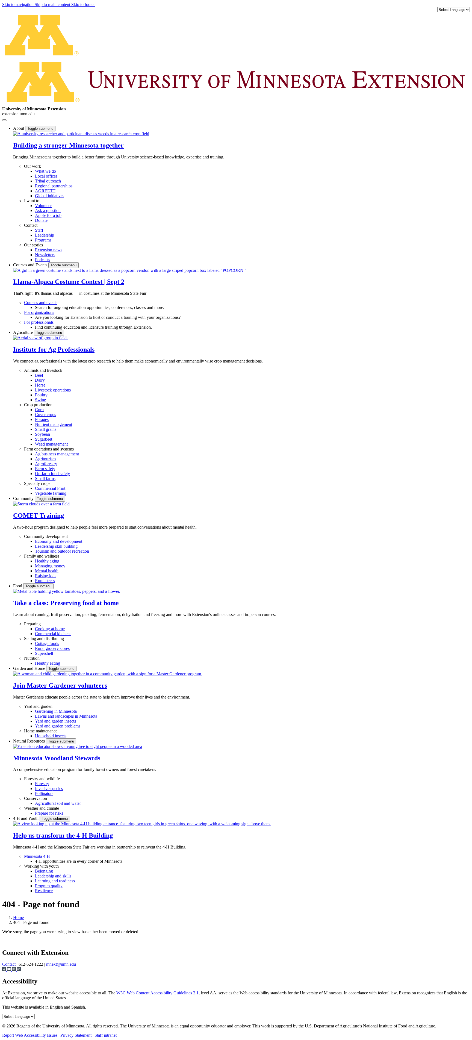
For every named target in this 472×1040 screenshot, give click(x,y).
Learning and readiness (55, 881)
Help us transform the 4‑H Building (63, 835)
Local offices (46, 176)
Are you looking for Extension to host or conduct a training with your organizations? (108, 317)
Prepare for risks (49, 813)
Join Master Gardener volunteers (60, 685)
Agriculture (23, 332)
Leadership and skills (53, 876)
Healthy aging (47, 561)
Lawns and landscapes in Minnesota (66, 716)
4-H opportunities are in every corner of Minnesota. (79, 861)
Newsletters (45, 254)
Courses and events (40, 302)
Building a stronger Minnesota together (68, 145)
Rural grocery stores (52, 648)
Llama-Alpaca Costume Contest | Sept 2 (68, 281)
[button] (81, 133)
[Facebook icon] (4, 969)
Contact (30, 225)
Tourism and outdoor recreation (62, 551)
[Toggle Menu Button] (4, 120)
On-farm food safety (52, 473)
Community (24, 498)
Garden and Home (29, 668)
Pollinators (44, 793)
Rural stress (45, 580)
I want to (31, 200)
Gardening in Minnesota (56, 711)
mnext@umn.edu (61, 964)
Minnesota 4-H (37, 856)
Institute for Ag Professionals (54, 349)
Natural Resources (29, 741)
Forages (42, 419)
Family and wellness (41, 556)
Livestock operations (53, 390)
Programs (43, 240)
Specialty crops (37, 483)
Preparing (32, 623)
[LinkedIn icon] (19, 969)
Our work (32, 166)
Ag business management (57, 454)
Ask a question (48, 210)
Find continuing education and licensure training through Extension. (93, 327)
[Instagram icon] (14, 969)
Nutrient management (53, 424)
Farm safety (45, 468)
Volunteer (43, 205)
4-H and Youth (26, 818)
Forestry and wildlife (42, 778)
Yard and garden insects (55, 721)
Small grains (45, 429)
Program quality (49, 885)
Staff (39, 230)
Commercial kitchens (53, 633)
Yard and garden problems (57, 726)
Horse (40, 385)
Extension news (48, 250)
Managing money (50, 566)
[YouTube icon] (9, 969)
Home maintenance (40, 731)
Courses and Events (30, 265)
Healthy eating (47, 663)
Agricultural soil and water (58, 803)
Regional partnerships (53, 186)
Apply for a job (48, 215)
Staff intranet (106, 1035)
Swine (40, 399)
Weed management (51, 444)
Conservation (35, 798)
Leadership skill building (56, 546)
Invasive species (49, 788)
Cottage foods (47, 643)
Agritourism (45, 458)
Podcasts (42, 259)
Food (18, 586)
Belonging (44, 871)
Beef (39, 375)
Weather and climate (41, 808)
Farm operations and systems (49, 449)
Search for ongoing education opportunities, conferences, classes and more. (99, 307)
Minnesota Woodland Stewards (56, 758)
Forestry (42, 783)
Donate (41, 220)
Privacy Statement (76, 1035)
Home (18, 917)
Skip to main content (53, 4)
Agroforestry (46, 463)
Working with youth (41, 866)
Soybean (42, 434)
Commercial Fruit (50, 488)
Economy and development (58, 541)
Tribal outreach (48, 181)
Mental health (46, 570)
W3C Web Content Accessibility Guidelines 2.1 (157, 993)
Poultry (41, 395)
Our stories (33, 245)
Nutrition (32, 658)
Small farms (45, 478)
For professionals (39, 322)
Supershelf (44, 653)
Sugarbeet (43, 439)
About (19, 128)
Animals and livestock (43, 370)
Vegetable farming (50, 493)
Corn (39, 409)
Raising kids (45, 575)
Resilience (44, 890)
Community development (46, 536)
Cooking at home (50, 628)
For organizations (39, 312)
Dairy (40, 380)
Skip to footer (83, 4)
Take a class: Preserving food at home (66, 602)
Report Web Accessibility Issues (29, 1035)
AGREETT (45, 190)
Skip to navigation (18, 4)
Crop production (38, 404)
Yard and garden (38, 706)
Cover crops (45, 414)
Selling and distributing (44, 638)
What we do (45, 171)
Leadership (44, 235)
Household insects (50, 735)
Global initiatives (49, 195)
